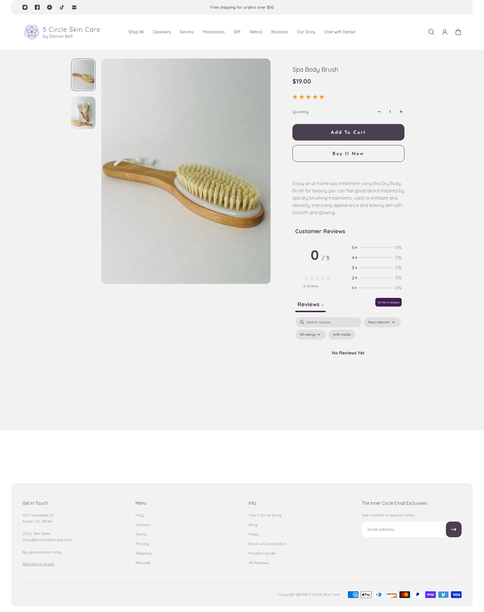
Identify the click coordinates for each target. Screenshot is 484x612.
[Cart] (458, 32)
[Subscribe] (454, 529)
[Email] (74, 7)
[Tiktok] (62, 7)
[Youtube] (49, 7)
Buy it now (348, 153)
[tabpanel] (348, 365)
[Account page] (445, 32)
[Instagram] (25, 7)
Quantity (300, 111)
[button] (377, 247)
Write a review (388, 302)
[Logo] (61, 32)
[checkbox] (341, 335)
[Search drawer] (431, 32)
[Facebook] (37, 7)
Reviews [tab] (310, 304)
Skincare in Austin (38, 563)
